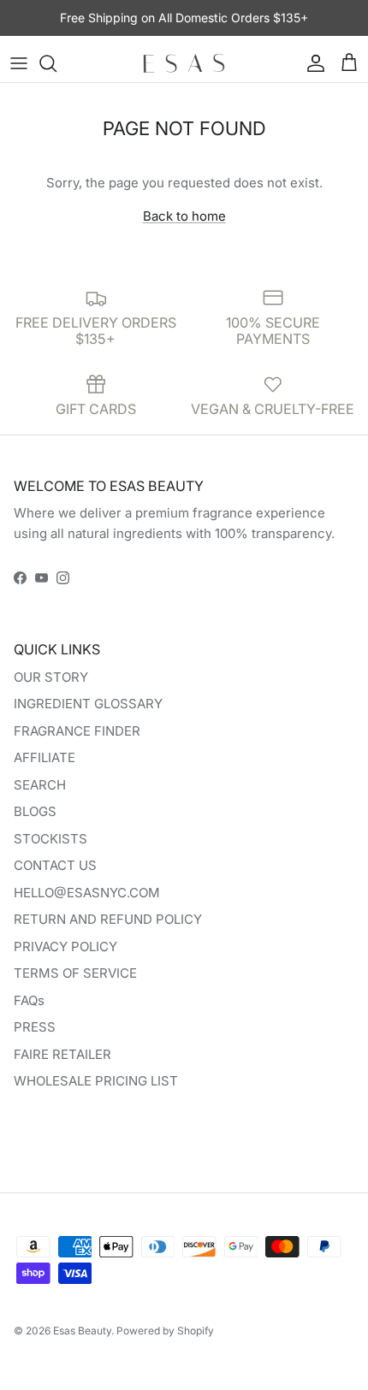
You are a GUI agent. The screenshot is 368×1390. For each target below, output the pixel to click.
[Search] (56, 63)
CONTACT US (55, 865)
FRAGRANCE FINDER (77, 731)
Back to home (184, 216)
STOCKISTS (50, 839)
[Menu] (19, 63)
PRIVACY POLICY (65, 946)
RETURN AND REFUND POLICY (108, 919)
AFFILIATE (44, 757)
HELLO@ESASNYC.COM (87, 892)
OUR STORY (51, 677)
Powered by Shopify (165, 1330)
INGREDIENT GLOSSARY (88, 703)
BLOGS (35, 811)
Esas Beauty (82, 1330)
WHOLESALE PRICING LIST (96, 1081)
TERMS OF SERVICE (75, 973)
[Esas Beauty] (184, 63)
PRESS (35, 1027)
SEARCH (40, 785)
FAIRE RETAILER (62, 1054)
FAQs (29, 1000)
